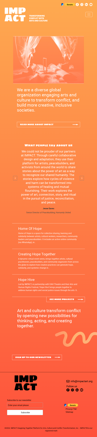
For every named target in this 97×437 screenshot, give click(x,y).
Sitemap (69, 412)
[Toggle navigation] (88, 14)
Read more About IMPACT (36, 125)
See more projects (62, 299)
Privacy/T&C (71, 409)
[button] (15, 178)
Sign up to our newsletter (33, 357)
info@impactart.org (81, 381)
